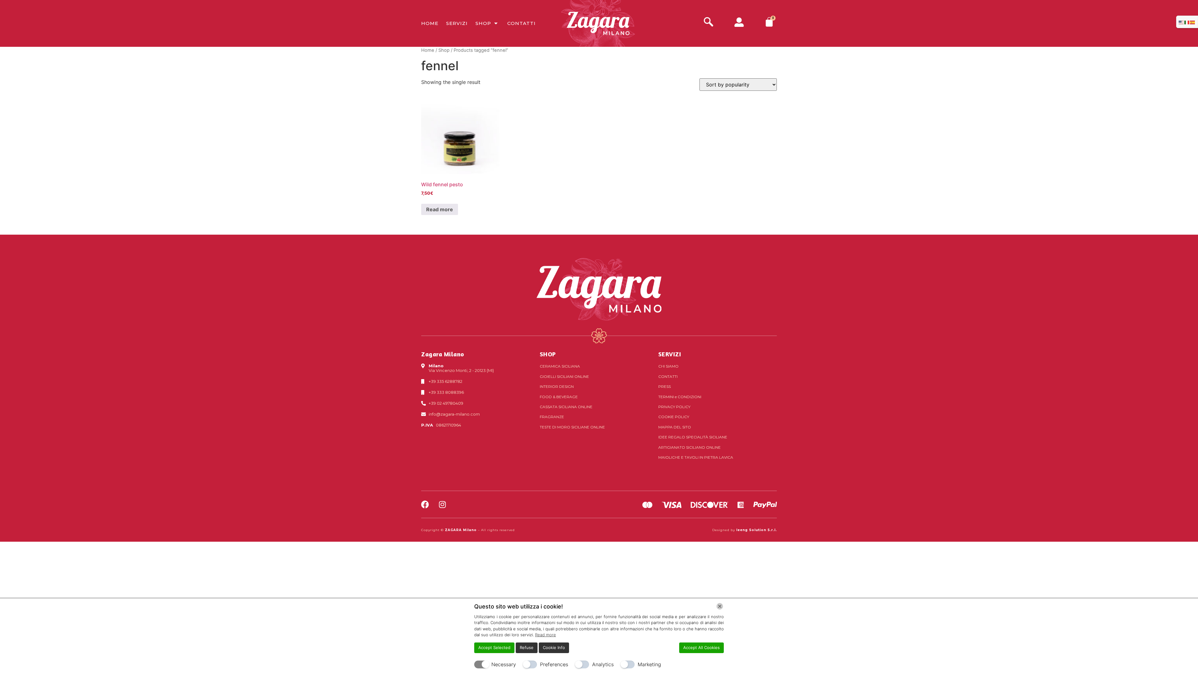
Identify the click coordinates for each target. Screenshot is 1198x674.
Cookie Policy (673, 416)
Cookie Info (554, 647)
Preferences (554, 664)
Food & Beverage (559, 396)
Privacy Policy (674, 406)
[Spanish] (1193, 22)
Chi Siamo (668, 366)
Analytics (603, 664)
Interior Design (557, 386)
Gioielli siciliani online (564, 376)
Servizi (457, 23)
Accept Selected (494, 647)
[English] (1181, 22)
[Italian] (1187, 22)
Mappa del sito (674, 427)
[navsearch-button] (708, 23)
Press (664, 386)
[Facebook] (425, 504)
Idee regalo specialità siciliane (692, 437)
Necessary (503, 664)
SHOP (548, 354)
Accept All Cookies (701, 647)
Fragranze (552, 416)
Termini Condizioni (679, 396)
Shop (483, 23)
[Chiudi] (720, 606)
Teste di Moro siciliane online (572, 427)
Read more (439, 209)
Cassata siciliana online (566, 406)
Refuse (526, 647)
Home (429, 23)
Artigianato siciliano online (689, 447)
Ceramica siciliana (560, 366)
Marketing (649, 664)
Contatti (521, 23)
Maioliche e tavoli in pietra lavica (695, 457)
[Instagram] (442, 504)
